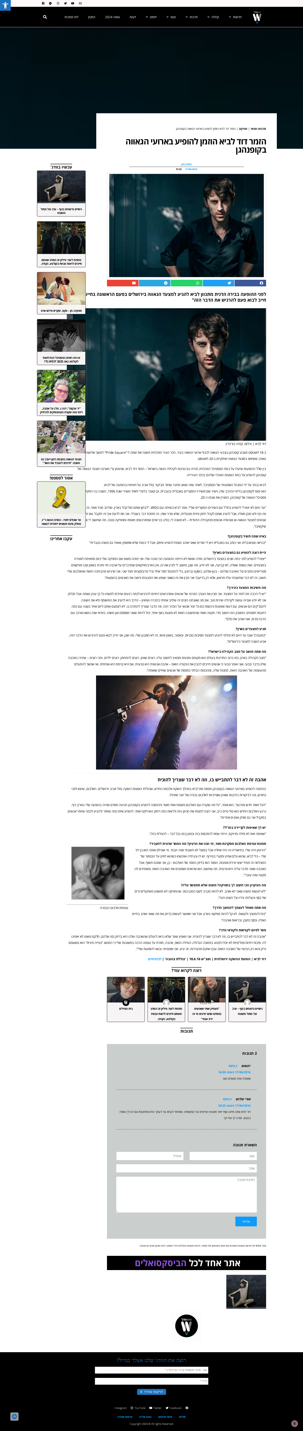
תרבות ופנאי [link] (258, 129)
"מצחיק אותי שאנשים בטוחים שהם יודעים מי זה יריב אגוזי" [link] (206, 1014)
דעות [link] (133, 17)
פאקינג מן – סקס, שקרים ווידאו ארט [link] (61, 311)
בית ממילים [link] (126, 1009)
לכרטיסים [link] (154, 959)
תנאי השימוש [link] (218, 1245)
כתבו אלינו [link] (145, 1417)
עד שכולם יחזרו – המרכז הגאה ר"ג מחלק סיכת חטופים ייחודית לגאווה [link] (61, 521)
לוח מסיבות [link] (71, 17)
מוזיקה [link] (243, 129)
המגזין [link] (91, 17)
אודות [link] (182, 1417)
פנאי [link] (173, 17)
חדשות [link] (237, 17)
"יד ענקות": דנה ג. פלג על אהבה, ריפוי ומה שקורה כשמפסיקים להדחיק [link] (61, 410)
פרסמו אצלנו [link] (124, 1417)
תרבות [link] (194, 17)
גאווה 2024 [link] (112, 17)
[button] (45, 17)
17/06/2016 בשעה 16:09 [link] (234, 1072)
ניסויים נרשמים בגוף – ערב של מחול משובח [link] (61, 211)
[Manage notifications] (294, 1423)
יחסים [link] (153, 17)
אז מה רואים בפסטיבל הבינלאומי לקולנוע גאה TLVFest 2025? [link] (61, 359)
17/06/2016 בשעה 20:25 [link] (234, 1105)
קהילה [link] (215, 17)
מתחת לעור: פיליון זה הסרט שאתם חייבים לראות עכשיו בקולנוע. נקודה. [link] (166, 1014)
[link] (5, 5)
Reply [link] (233, 1066)
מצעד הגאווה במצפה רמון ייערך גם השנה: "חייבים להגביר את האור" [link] (61, 461)
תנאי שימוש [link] (165, 1417)
